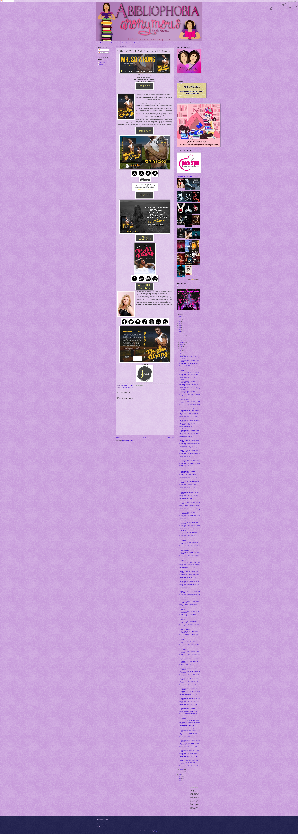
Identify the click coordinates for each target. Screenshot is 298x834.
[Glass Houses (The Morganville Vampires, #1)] (188, 252)
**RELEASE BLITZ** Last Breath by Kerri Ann (189, 463)
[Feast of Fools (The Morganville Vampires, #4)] (195, 252)
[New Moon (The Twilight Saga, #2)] (196, 214)
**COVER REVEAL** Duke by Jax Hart (188, 725)
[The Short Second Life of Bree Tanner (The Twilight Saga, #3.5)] (188, 226)
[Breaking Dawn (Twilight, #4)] (188, 214)
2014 (180, 781)
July (181, 346)
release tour (130, 387)
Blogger (156, 831)
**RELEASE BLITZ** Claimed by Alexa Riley (189, 490)
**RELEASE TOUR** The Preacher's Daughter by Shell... (187, 427)
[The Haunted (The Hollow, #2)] (196, 239)
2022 (180, 325)
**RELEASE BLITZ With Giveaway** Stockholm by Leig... (187, 628)
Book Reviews (126, 43)
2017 (180, 774)
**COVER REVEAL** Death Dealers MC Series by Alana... (188, 398)
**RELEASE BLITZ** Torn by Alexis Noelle (189, 720)
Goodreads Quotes (196, 812)
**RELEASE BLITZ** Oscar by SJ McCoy (188, 488)
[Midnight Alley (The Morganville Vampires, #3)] (181, 264)
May (181, 350)
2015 (180, 778)
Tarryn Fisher (193, 810)
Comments (102, 52)
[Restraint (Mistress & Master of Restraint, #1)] (181, 188)
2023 (180, 323)
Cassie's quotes (194, 787)
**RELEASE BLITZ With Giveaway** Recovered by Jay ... (187, 472)
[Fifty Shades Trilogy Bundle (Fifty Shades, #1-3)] (196, 189)
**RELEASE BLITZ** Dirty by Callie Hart (188, 363)
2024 (180, 321)
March (181, 355)
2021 (180, 327)
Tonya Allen (102, 62)
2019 (180, 331)
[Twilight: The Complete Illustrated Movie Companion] (181, 225)
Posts (101, 50)
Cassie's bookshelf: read (184, 176)
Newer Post (119, 437)
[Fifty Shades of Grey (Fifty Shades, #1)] (188, 189)
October (182, 340)
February (182, 769)
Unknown (101, 64)
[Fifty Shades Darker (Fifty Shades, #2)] (181, 201)
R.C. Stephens (124, 387)
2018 (180, 334)
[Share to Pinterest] (142, 385)
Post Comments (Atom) (127, 440)
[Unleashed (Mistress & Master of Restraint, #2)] (188, 274)
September (182, 342)
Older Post (170, 437)
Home (101, 43)
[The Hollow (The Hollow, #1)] (188, 238)
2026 (180, 316)
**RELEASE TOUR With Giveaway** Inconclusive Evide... (187, 382)
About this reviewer (113, 43)
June (181, 348)
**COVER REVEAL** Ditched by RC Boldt (188, 728)
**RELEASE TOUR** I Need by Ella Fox (188, 711)
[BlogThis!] (138, 385)
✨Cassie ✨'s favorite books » (193, 279)
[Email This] (136, 385)
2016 (180, 776)
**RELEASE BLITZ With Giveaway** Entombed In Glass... (187, 392)
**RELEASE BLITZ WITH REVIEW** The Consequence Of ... (188, 549)
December (182, 335)
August (181, 344)
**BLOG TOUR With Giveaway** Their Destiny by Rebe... (187, 605)
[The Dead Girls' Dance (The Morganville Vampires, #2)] (181, 276)
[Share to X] (139, 385)
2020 (180, 329)
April (181, 353)
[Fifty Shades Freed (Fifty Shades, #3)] (188, 202)
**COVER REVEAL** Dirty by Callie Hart (188, 760)
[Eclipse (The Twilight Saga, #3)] (196, 201)
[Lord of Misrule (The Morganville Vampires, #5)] (196, 264)
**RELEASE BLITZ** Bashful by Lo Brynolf (189, 408)
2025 (180, 319)
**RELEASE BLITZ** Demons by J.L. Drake (189, 469)
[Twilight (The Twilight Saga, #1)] (181, 214)
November (182, 338)
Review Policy (138, 43)
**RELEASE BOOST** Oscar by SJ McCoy (189, 372)
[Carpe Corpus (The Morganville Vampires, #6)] (188, 264)
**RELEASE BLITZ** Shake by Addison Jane (189, 562)
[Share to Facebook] (141, 385)
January (182, 771)
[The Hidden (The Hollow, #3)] (181, 251)
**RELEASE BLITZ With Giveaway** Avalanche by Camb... (187, 424)
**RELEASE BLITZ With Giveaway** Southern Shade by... (187, 513)
